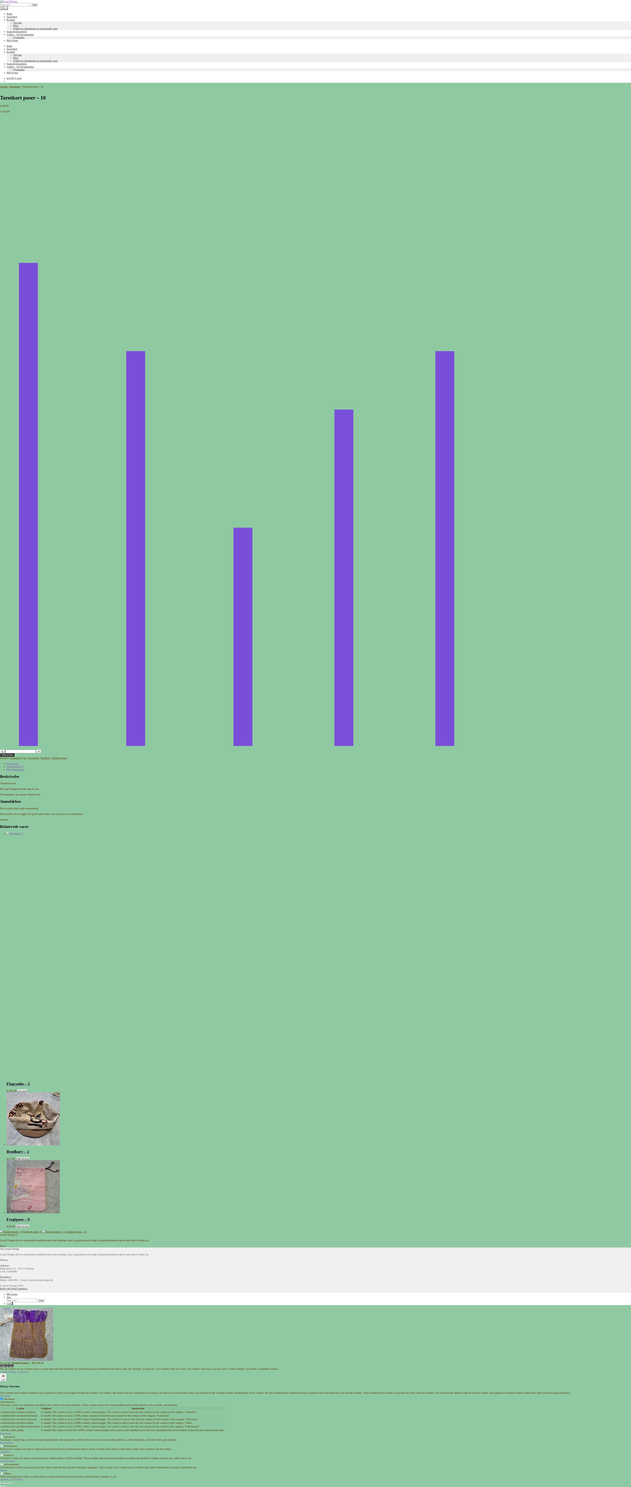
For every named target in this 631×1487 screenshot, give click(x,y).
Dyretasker (18, 37)
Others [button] (3, 1470)
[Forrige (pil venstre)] (1, 1486)
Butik (9, 13)
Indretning (15, 86)
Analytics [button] (5, 1452)
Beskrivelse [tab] (13, 763)
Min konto (12, 1294)
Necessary (9, 1399)
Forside (4, 86)
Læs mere (22, 1090)
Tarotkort (45, 758)
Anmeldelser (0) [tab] (15, 766)
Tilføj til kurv (7, 755)
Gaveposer (33, 758)
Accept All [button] (22, 1371)
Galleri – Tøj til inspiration (20, 34)
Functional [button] (5, 1433)
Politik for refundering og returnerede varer (35, 28)
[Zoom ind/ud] (1, 1483)
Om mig (17, 22)
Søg (34, 4)
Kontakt (11, 19)
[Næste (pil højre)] (4, 1486)
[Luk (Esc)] (11, 1483)
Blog (15, 25)
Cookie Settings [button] (8, 1371)
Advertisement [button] (7, 1461)
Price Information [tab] (16, 769)
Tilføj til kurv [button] (22, 1158)
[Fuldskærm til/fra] (4, 1483)
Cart (10, 1303)
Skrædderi (12, 16)
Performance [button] (6, 1442)
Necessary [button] (5, 1395)
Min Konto (12, 40)
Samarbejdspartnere (17, 31)
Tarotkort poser (59, 758)
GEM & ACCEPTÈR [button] (11, 1479)
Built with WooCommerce (13, 1288)
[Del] (8, 1483)
